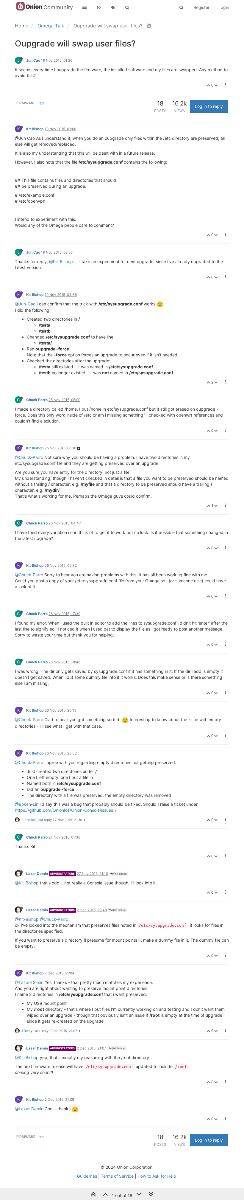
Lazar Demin (37, 873)
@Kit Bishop (120, 873)
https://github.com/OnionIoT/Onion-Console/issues (64, 810)
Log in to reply (209, 106)
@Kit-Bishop (61, 261)
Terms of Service (117, 1176)
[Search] (127, 7)
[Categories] (84, 7)
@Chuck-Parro (29, 457)
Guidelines (87, 1176)
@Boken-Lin (26, 804)
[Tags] (113, 7)
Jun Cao (33, 60)
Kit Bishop (35, 129)
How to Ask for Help (156, 1176)
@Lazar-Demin (29, 982)
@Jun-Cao (25, 303)
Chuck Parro (37, 400)
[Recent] (99, 7)
